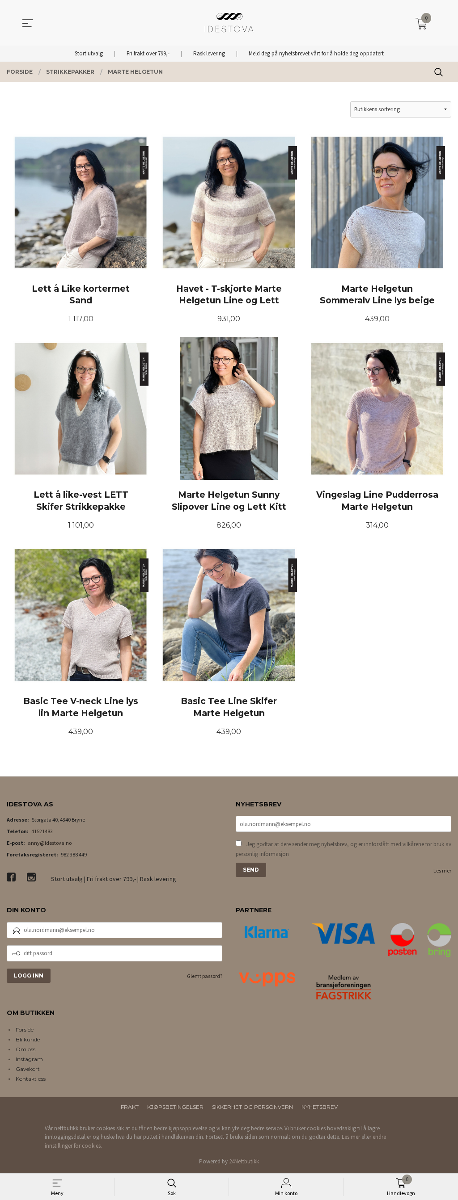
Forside (25, 1029)
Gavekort (28, 1069)
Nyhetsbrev (319, 1106)
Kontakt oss (31, 1078)
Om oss (25, 1049)
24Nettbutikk (244, 1161)
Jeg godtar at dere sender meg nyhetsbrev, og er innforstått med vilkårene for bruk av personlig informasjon (343, 849)
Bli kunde (28, 1039)
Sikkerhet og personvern (252, 1106)
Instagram (29, 1059)
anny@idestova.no (50, 842)
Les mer (442, 870)
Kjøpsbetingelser (175, 1106)
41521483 (42, 831)
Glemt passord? (204, 976)
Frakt (130, 1106)
